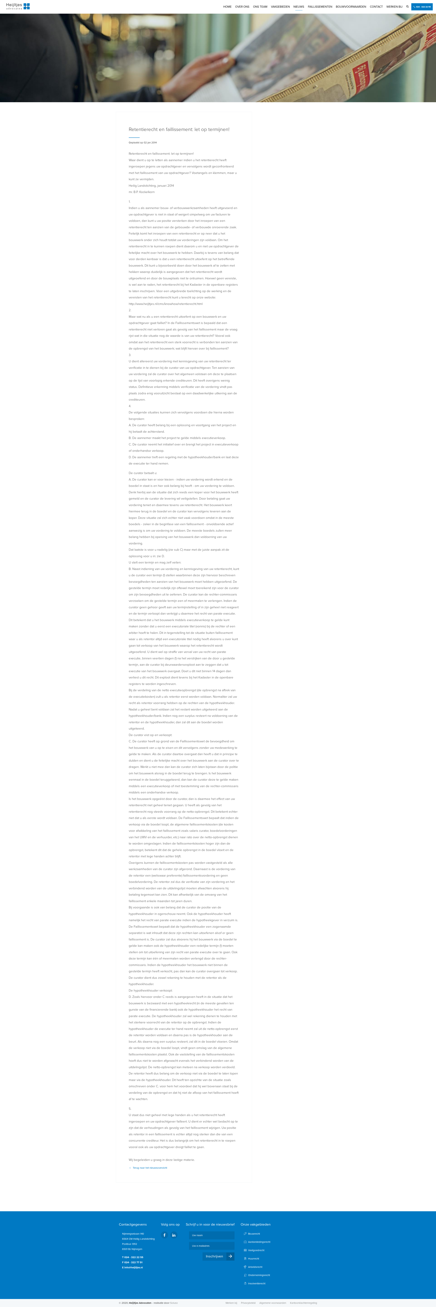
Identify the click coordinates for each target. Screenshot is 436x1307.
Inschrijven (214, 1256)
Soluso (174, 1302)
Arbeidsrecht (255, 1267)
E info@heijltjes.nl (132, 1267)
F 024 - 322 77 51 (132, 1262)
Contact (376, 7)
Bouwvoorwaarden (351, 7)
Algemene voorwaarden (272, 1302)
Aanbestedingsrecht (259, 1241)
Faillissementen (320, 7)
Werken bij (394, 7)
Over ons (242, 7)
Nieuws (298, 7)
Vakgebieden (280, 7)
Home (227, 7)
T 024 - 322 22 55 (132, 1257)
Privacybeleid (248, 1302)
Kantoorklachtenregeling (303, 1302)
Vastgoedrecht (256, 1250)
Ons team (260, 7)
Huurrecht (253, 1258)
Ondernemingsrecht (259, 1275)
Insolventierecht (256, 1283)
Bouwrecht (254, 1233)
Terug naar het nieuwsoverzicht (150, 1167)
